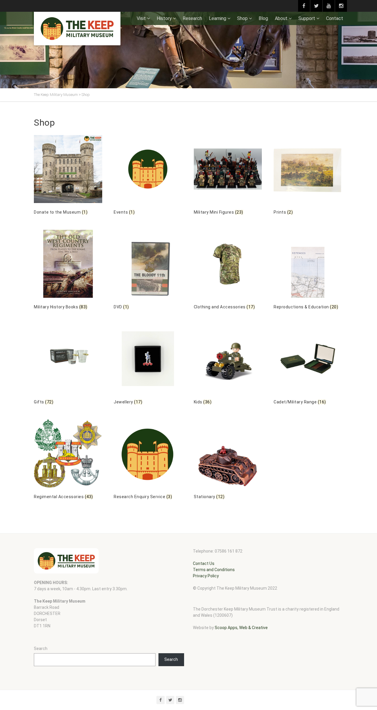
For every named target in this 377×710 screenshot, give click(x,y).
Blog (263, 18)
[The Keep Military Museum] (77, 28)
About (281, 18)
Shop (242, 18)
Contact (334, 18)
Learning (217, 18)
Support (306, 18)
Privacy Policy (206, 575)
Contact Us (203, 563)
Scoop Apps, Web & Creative (241, 627)
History (164, 18)
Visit (141, 18)
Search (40, 648)
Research (192, 18)
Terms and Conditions (214, 569)
